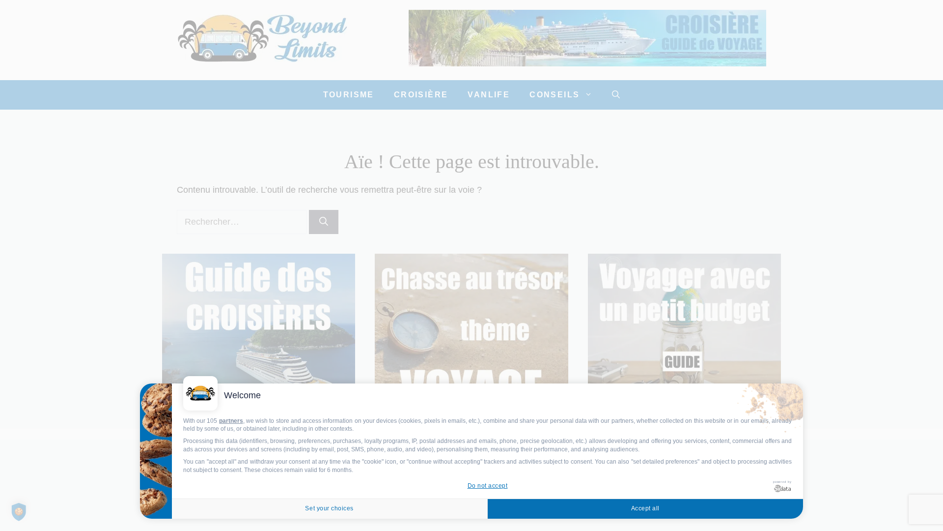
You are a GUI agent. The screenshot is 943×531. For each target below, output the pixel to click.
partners (231, 420)
